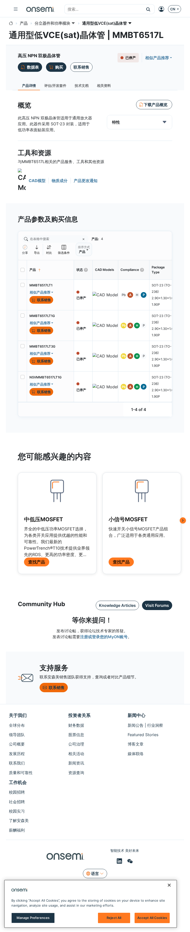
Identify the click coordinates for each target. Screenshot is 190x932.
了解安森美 (19, 820)
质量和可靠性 (21, 772)
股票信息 (76, 734)
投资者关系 (79, 715)
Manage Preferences (33, 918)
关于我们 (18, 715)
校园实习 (17, 811)
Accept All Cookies (152, 918)
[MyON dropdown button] (163, 9)
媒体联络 (135, 753)
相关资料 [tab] (104, 85)
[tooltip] (37, 249)
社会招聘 (17, 801)
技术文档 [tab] (82, 85)
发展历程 (17, 753)
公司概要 (17, 744)
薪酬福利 (17, 830)
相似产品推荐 (157, 57)
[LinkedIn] (120, 861)
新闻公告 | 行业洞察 (145, 725)
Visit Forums (157, 605)
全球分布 (17, 725)
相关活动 (76, 753)
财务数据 (76, 725)
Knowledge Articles (117, 605)
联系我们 (17, 763)
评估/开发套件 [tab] (55, 85)
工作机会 (18, 782)
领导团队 (17, 734)
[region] (90, 904)
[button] (148, 9)
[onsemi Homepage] (40, 9)
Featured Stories (143, 734)
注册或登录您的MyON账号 (104, 636)
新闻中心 (136, 715)
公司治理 (76, 744)
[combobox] (103, 9)
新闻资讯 (76, 763)
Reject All (114, 918)
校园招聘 (17, 792)
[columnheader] (50, 270)
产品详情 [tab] (29, 85)
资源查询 (76, 772)
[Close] (169, 885)
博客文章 (135, 744)
